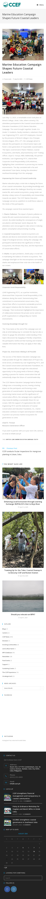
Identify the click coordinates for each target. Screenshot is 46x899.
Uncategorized (7, 676)
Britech (8, 439)
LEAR (13, 439)
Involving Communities (9, 645)
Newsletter (5, 656)
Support (5, 664)
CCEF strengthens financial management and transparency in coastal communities (26, 796)
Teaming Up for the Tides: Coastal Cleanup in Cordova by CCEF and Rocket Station (23, 571)
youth (36, 439)
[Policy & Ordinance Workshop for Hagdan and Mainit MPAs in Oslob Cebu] (7, 810)
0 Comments (27, 801)
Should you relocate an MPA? (23, 614)
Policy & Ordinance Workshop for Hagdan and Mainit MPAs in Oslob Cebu (26, 809)
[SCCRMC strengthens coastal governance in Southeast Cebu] (7, 822)
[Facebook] (7, 889)
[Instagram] (14, 889)
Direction (5, 641)
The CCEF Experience (9, 672)
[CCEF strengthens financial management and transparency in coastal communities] (7, 797)
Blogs (4, 629)
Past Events (6, 660)
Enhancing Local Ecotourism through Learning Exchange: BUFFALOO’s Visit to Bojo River (23, 502)
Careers (5, 633)
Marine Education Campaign (24, 439)
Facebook (8, 695)
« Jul (5, 867)
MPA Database (7, 653)
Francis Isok (7, 79)
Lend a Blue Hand (8, 649)
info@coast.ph (15, 784)
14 (34, 851)
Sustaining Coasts (8, 668)
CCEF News (29, 79)
